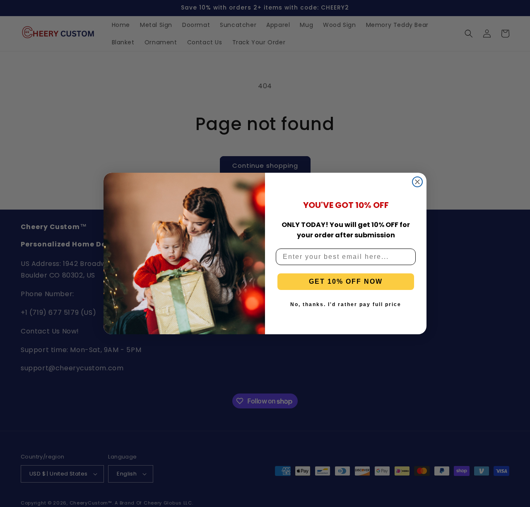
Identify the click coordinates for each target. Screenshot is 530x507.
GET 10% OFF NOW (346, 281)
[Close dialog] (417, 182)
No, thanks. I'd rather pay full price (345, 304)
